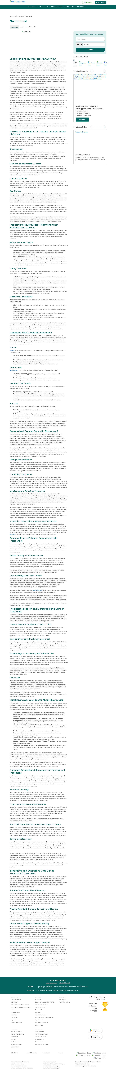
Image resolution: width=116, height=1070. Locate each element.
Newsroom (14, 1015)
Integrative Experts (64, 1002)
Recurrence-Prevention (41, 1022)
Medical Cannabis (16, 1031)
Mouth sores (13, 370)
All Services (38, 999)
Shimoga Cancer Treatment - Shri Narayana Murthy (87, 1061)
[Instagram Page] (83, 1055)
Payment (13, 1020)
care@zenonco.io (51, 983)
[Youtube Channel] (99, 1053)
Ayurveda (38, 1012)
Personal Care (15, 1047)
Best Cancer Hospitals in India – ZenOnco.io (85, 1066)
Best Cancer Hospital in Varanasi (20, 1004)
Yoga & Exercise (39, 1020)
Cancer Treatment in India (17, 1064)
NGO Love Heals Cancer (41, 1044)
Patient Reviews (15, 1012)
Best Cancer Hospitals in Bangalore (51, 1068)
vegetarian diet (37, 590)
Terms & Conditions (32, 1053)
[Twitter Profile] (100, 1058)
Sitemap (61, 1053)
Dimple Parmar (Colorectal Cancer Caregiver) (54, 1064)
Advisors (13, 1010)
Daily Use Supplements (17, 1034)
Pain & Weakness (40, 1007)
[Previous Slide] (92, 71)
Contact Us (14, 1017)
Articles (28, 16)
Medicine (14, 1029)
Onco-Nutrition (39, 1010)
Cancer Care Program (41, 1004)
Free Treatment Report (41, 1034)
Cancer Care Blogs (40, 1036)
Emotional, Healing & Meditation (44, 1017)
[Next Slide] (104, 71)
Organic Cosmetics (16, 1044)
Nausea (12, 350)
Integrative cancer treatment (82, 1064)
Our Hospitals (15, 1002)
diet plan (12, 534)
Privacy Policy (46, 1053)
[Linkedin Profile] (99, 1055)
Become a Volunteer (16, 1022)
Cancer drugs (14, 27)
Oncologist (62, 999)
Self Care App (39, 1025)
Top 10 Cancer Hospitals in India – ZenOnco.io (22, 1068)
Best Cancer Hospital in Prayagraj (20, 1007)
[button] (95, 71)
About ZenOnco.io (16, 999)
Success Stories (39, 1039)
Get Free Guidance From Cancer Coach (90, 34)
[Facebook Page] (84, 1053)
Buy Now (82, 119)
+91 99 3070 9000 (64, 983)
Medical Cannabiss (40, 1015)
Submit (90, 50)
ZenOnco (13, 16)
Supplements (14, 1036)
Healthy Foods (15, 1042)
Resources (20, 16)
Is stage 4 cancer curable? (49, 1061)
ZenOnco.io (14, 1053)
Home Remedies (39, 1031)
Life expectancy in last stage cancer (19, 1061)
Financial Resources (41, 1042)
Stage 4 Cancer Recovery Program (45, 1002)
